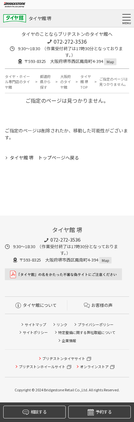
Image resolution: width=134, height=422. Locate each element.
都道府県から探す (45, 82)
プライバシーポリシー (96, 324)
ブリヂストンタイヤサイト (63, 358)
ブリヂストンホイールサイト (42, 366)
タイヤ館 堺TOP (85, 82)
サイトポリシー (35, 332)
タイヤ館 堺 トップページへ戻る (44, 157)
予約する (104, 412)
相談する (39, 412)
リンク (62, 324)
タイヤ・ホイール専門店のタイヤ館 (17, 82)
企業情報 (69, 340)
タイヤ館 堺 (40, 18)
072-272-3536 (70, 41)
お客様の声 (102, 305)
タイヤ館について (40, 305)
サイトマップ (35, 324)
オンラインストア (94, 366)
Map (110, 61)
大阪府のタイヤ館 (65, 82)
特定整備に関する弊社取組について (86, 332)
